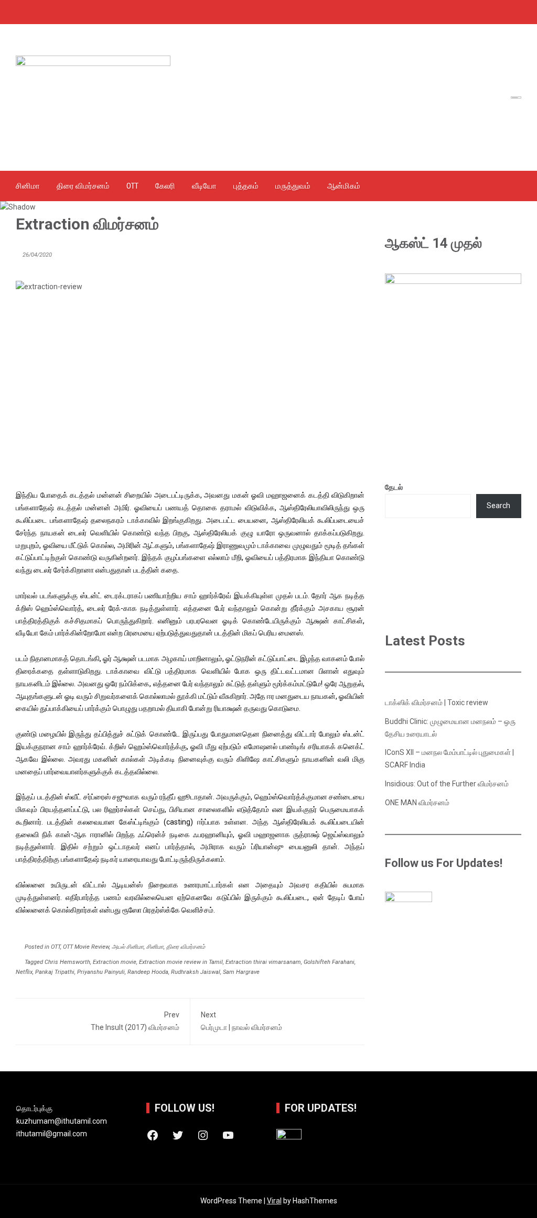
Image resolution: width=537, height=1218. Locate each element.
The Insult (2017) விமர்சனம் (135, 1021)
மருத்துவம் (292, 186)
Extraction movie (114, 962)
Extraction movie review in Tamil (181, 962)
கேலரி (165, 186)
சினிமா (28, 186)
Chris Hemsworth (67, 962)
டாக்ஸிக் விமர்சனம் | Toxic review (436, 702)
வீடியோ (204, 186)
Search (498, 505)
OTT (132, 186)
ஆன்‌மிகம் (343, 186)
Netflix (24, 972)
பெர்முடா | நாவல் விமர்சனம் (241, 1021)
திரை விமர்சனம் (83, 186)
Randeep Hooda (147, 972)
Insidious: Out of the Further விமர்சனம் (447, 784)
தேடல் (394, 487)
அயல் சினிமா (128, 946)
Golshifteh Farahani (329, 962)
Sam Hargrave (241, 972)
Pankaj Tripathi (54, 972)
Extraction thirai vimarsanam (263, 962)
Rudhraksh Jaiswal (195, 972)
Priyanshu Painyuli (101, 972)
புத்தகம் (246, 186)
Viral (274, 1201)
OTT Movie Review (86, 946)
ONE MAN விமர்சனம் (417, 802)
